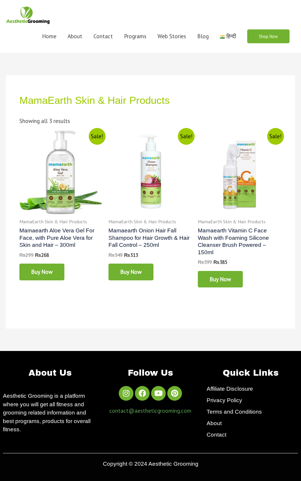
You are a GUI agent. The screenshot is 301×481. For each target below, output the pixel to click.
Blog (203, 36)
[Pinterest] (174, 393)
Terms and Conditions (234, 412)
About (75, 36)
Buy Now (42, 271)
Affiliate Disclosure (230, 389)
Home (49, 36)
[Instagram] (126, 393)
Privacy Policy (224, 400)
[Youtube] (158, 393)
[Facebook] (142, 393)
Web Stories (172, 36)
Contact (103, 36)
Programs (135, 36)
